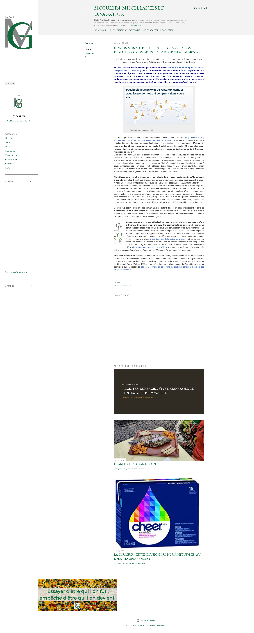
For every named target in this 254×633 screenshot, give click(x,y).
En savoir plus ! (136, 25)
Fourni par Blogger (148, 620)
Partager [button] (89, 43)
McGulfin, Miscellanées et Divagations (140, 625)
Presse (8, 147)
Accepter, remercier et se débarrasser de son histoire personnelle (158, 390)
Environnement (12, 155)
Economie (10, 151)
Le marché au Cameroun (135, 464)
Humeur (9, 138)
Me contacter (151, 30)
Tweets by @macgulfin (16, 272)
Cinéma (8, 163)
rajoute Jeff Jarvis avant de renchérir (148, 247)
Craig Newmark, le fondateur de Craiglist (168, 238)
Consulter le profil (18, 121)
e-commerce (11, 159)
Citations (122, 30)
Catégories (135, 30)
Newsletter (167, 30)
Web (7, 142)
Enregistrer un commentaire (142, 398)
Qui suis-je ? (108, 30)
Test (87, 57)
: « (165, 247)
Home (97, 30)
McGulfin (19, 116)
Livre (7, 168)
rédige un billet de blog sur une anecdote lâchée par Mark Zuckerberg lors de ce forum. (159, 139)
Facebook (89, 54)
